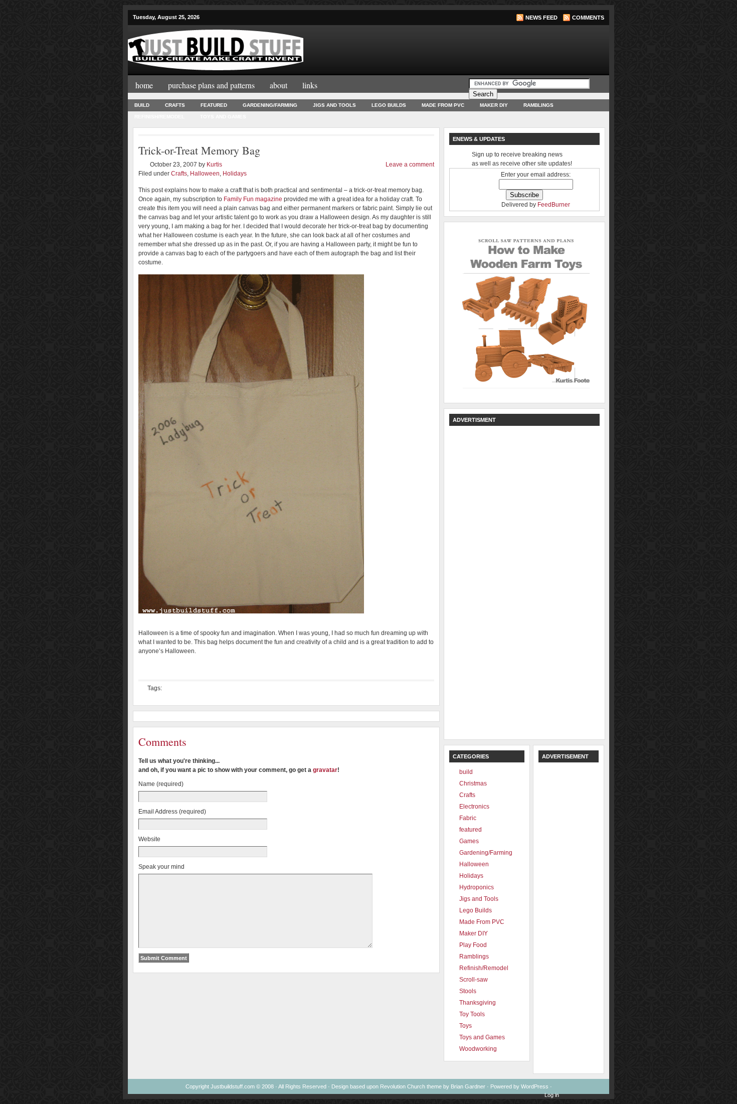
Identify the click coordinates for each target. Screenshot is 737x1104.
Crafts (175, 105)
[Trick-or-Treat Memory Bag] (251, 611)
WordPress (534, 1086)
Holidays (235, 173)
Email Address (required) (172, 811)
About (278, 85)
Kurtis (214, 164)
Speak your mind (161, 866)
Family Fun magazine (253, 199)
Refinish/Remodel (159, 116)
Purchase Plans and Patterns (211, 85)
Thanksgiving (477, 1002)
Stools (467, 991)
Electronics (474, 806)
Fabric (467, 818)
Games (469, 841)
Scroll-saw (473, 979)
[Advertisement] (482, 49)
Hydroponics (476, 887)
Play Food (473, 945)
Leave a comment (410, 164)
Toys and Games (223, 116)
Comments (588, 18)
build (141, 105)
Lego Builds (389, 105)
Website (149, 839)
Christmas (473, 783)
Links (309, 85)
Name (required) (160, 783)
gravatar (325, 769)
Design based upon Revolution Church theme (386, 1086)
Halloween (205, 173)
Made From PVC (443, 105)
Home (144, 85)
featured (214, 105)
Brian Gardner (468, 1086)
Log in (551, 1095)
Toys (465, 1025)
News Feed (541, 18)
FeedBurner (553, 204)
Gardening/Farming (270, 105)
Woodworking (478, 1048)
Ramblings (538, 105)
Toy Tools (472, 1014)
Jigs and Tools (334, 105)
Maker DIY (494, 105)
